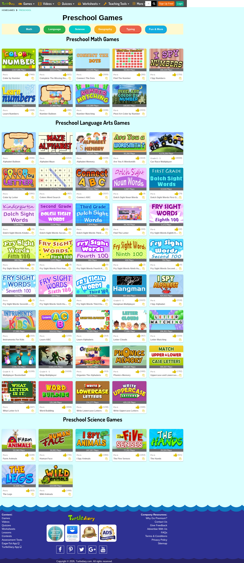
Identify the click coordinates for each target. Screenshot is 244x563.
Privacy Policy (159, 539)
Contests (7, 536)
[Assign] (32, 78)
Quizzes (67, 4)
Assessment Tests (12, 539)
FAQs (164, 532)
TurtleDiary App (11, 546)
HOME (5, 10)
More (140, 4)
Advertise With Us (157, 528)
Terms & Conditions (156, 536)
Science (80, 29)
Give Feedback (158, 525)
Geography (105, 29)
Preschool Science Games (92, 419)
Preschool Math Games (92, 39)
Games (28, 4)
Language (54, 29)
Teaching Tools (117, 4)
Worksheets (90, 4)
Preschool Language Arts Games (93, 122)
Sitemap (162, 543)
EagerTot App (10, 543)
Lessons (6, 532)
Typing (130, 29)
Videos (47, 4)
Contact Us (161, 521)
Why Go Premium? (156, 518)
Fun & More (156, 29)
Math (29, 29)
